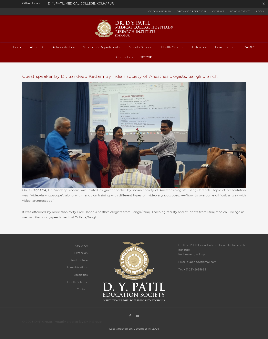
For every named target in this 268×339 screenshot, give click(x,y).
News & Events (240, 11)
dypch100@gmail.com (201, 262)
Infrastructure (78, 260)
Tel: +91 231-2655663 (192, 269)
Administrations (77, 267)
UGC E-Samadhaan (159, 11)
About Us (81, 246)
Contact (218, 11)
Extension (81, 253)
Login (260, 11)
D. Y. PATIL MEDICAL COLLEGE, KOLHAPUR (81, 3)
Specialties (81, 275)
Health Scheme (77, 282)
